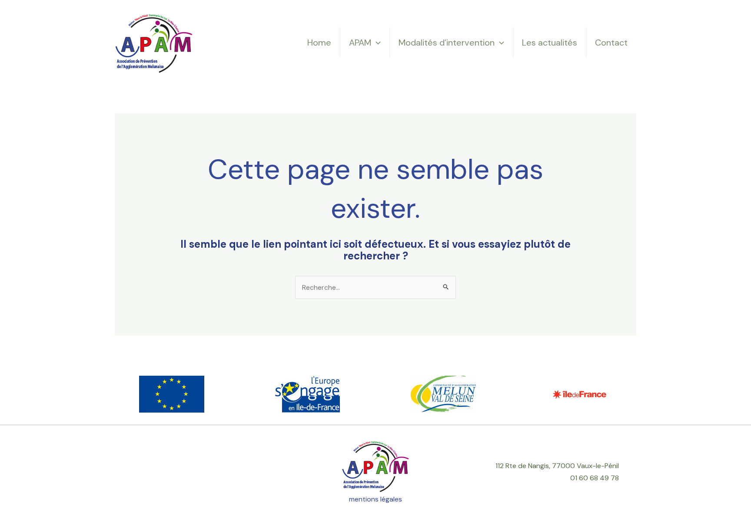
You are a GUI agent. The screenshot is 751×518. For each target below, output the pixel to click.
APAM (360, 42)
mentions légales (375, 499)
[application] (376, 42)
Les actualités (549, 42)
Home (319, 42)
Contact (611, 42)
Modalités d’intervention (447, 42)
